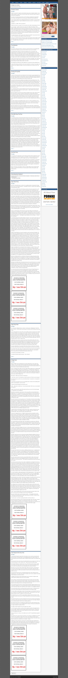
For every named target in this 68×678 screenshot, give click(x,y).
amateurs (16, 2)
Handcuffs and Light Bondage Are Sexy (47, 45)
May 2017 (43, 115)
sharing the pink (44, 54)
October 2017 (44, 109)
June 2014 (43, 168)
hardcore (34, 2)
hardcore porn (44, 65)
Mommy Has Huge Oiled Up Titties (47, 40)
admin (13, 11)
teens (43, 2)
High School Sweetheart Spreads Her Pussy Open (49, 43)
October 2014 (44, 162)
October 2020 (44, 71)
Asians (21, 2)
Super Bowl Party (15, 181)
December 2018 (44, 101)
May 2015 (43, 151)
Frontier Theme (55, 677)
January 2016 (44, 139)
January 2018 (44, 104)
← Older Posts (13, 673)
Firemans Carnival (15, 9)
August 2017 (44, 112)
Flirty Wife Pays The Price (16, 114)
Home (13, 2)
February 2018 (44, 103)
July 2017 (43, 113)
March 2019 (43, 97)
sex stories (38, 2)
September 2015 (44, 145)
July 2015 (43, 148)
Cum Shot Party (14, 152)
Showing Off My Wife (15, 71)
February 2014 (44, 174)
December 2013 (44, 177)
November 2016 (44, 124)
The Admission (14, 45)
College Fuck (14, 360)
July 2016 (43, 130)
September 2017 (44, 110)
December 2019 (44, 86)
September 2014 (44, 163)
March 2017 (43, 118)
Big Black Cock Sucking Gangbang (47, 42)
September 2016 (44, 127)
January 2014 (44, 175)
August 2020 (44, 74)
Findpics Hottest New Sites (48, 49)
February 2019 (44, 98)
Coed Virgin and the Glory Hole (17, 552)
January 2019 (44, 100)
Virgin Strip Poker (15, 324)
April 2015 (43, 153)
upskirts (47, 2)
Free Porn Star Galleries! (49, 204)
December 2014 (44, 159)
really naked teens (44, 63)
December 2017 (44, 106)
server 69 (43, 57)
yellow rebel (43, 62)
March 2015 (43, 154)
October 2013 (44, 180)
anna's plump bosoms (45, 60)
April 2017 (43, 116)
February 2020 (44, 83)
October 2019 (44, 89)
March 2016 (43, 136)
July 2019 (43, 92)
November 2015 (44, 142)
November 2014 (44, 160)
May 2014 (43, 169)
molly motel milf (44, 51)
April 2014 (43, 171)
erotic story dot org (44, 59)
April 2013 (43, 183)
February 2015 (44, 156)
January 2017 (44, 121)
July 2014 (43, 166)
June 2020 (43, 77)
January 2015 (44, 157)
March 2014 (43, 172)
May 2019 (43, 95)
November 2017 (44, 107)
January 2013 (44, 186)
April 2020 (43, 80)
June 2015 (43, 150)
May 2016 (43, 133)
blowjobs (25, 2)
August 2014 (44, 165)
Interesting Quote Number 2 (17, 174)
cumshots (29, 2)
